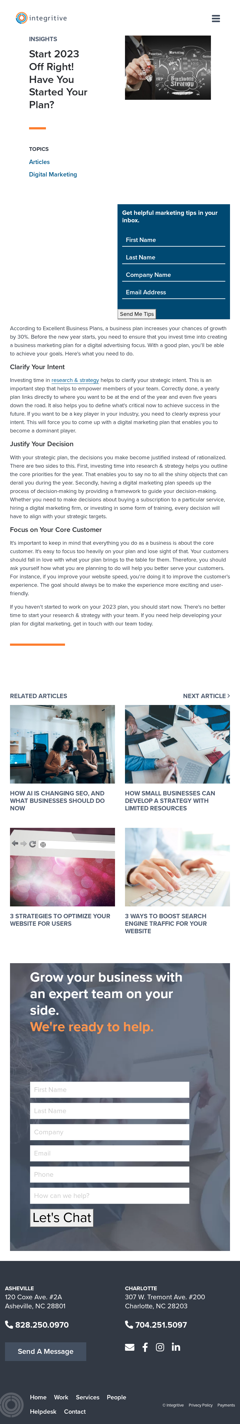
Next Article (205, 696)
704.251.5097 (160, 1325)
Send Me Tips (137, 314)
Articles (39, 162)
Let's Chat (61, 1217)
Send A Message (45, 1351)
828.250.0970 (41, 1325)
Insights (43, 39)
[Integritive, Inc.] (41, 18)
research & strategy (75, 380)
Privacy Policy (200, 1405)
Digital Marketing (53, 174)
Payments (226, 1405)
